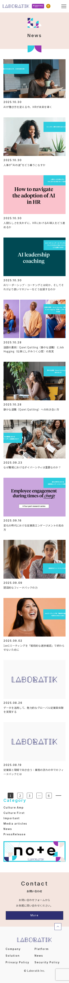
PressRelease (14, 834)
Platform (41, 949)
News (7, 829)
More (34, 915)
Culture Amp (13, 807)
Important (11, 818)
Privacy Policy (17, 962)
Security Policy (47, 962)
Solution (13, 955)
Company (13, 949)
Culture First (14, 812)
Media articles (15, 823)
